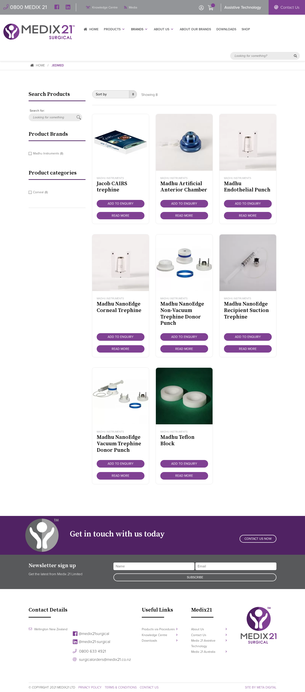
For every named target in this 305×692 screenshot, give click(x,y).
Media (132, 7)
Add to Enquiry (121, 203)
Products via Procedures (158, 629)
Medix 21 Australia (203, 652)
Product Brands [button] (48, 134)
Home (93, 29)
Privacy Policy (90, 687)
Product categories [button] (53, 173)
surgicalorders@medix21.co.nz (104, 659)
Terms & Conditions (121, 687)
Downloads (226, 29)
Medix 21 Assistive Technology (203, 643)
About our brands (195, 29)
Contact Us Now (258, 539)
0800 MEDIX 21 (28, 7)
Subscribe (195, 577)
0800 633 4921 (92, 651)
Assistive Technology (242, 7)
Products (112, 29)
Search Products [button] (49, 94)
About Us (161, 29)
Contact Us (289, 7)
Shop (246, 29)
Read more (120, 216)
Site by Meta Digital (260, 687)
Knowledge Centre (104, 7)
